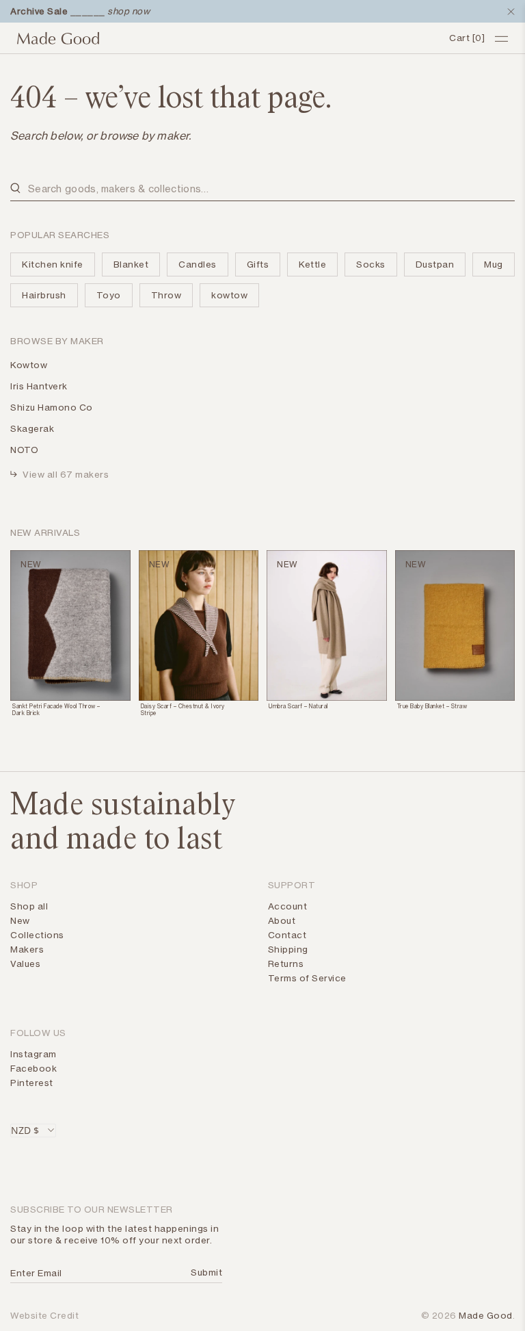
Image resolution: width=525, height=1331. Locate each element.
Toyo (108, 294)
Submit (204, 1272)
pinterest (31, 1082)
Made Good (486, 1315)
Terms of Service (307, 977)
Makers (27, 949)
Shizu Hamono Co (51, 407)
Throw (166, 294)
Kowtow (28, 364)
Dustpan (435, 264)
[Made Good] (228, 38)
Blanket (131, 264)
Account (288, 906)
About (282, 920)
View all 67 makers (66, 474)
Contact (287, 934)
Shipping (288, 949)
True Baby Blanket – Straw (432, 706)
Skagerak (32, 428)
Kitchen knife (52, 264)
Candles (197, 264)
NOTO (24, 449)
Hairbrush (44, 294)
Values (25, 963)
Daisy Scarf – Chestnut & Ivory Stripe (183, 709)
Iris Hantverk (39, 385)
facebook (33, 1068)
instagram (33, 1053)
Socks (371, 264)
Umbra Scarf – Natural (298, 706)
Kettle (312, 264)
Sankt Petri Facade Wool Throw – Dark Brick (56, 709)
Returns (286, 963)
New (20, 920)
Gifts (258, 264)
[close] (508, 11)
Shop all (29, 906)
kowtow (229, 294)
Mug (493, 264)
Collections (37, 934)
